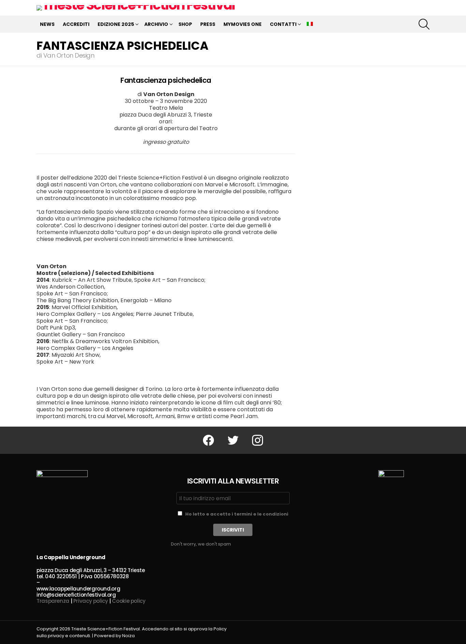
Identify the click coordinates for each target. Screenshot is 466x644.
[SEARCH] (424, 24)
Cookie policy (128, 600)
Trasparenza (53, 600)
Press (207, 24)
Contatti (283, 24)
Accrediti (76, 24)
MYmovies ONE (242, 24)
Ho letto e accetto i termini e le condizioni (236, 514)
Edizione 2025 (116, 24)
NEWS (47, 24)
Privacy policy (90, 600)
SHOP (185, 24)
